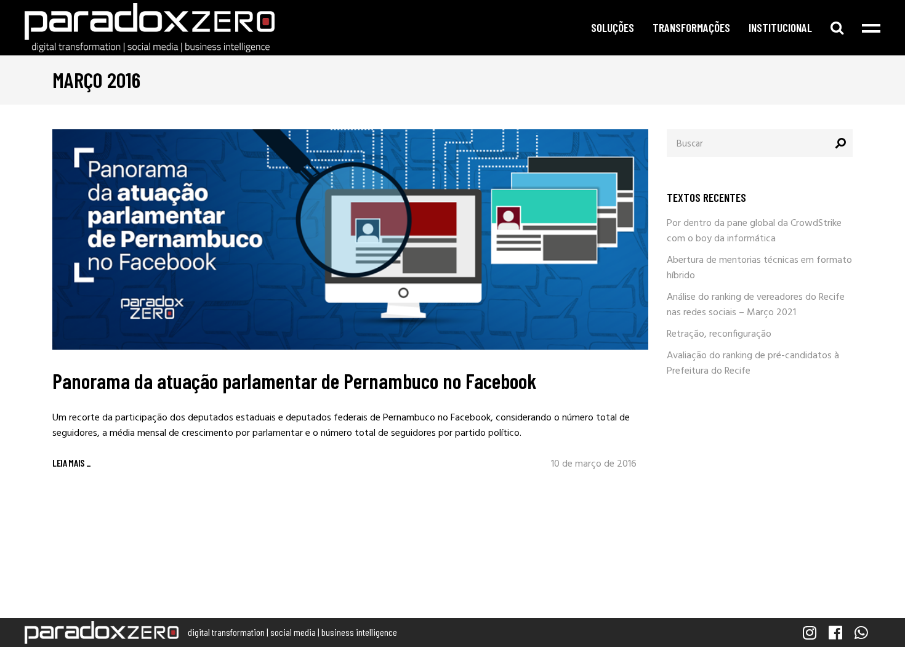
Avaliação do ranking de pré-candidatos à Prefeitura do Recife (753, 363)
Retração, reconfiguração (719, 334)
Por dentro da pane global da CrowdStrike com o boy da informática (754, 231)
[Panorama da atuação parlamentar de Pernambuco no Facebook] (350, 239)
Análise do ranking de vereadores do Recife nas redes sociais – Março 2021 (756, 305)
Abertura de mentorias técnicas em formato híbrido (759, 268)
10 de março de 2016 (594, 464)
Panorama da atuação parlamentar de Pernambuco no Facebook (294, 380)
